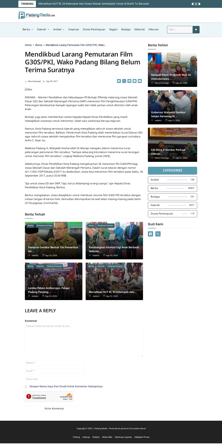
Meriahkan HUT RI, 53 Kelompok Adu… (113, 292)
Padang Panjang (54, 266)
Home (28, 45)
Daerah (40, 266)
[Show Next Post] (200, 4)
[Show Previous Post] (192, 4)
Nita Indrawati (34, 81)
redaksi (35, 255)
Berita (38, 45)
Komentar (31, 321)
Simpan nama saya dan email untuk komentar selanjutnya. (66, 386)
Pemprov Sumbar (44, 225)
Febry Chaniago (162, 83)
